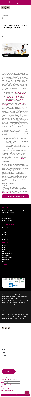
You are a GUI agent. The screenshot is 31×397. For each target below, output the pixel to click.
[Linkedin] (22, 269)
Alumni (4, 346)
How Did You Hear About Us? (6, 385)
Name (2, 377)
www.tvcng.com (7, 192)
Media (4, 349)
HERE (22, 159)
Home (3, 337)
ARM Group (5, 15)
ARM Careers (6, 343)
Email (2, 382)
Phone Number (5, 379)
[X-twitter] (13, 269)
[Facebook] (4, 269)
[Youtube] (9, 269)
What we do (5, 340)
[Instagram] (18, 269)
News (3, 19)
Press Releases (6, 22)
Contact (4, 355)
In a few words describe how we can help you (7, 390)
